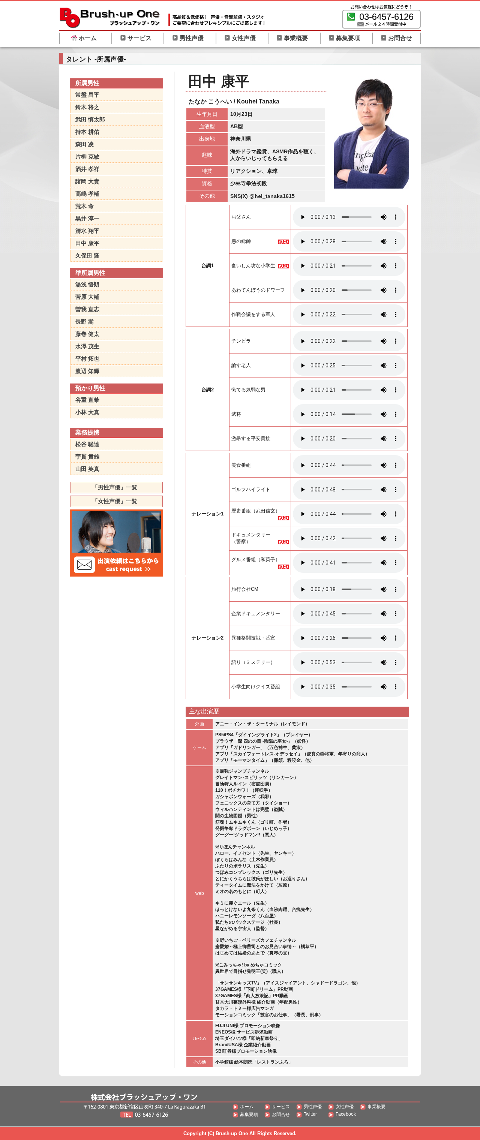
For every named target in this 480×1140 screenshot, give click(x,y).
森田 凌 (84, 144)
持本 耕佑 (87, 132)
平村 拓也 (87, 358)
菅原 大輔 (87, 297)
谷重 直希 (87, 400)
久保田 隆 (87, 255)
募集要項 (348, 38)
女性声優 (244, 38)
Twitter (310, 1114)
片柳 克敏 (87, 156)
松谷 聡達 (87, 444)
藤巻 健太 (87, 334)
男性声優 (192, 38)
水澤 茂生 (87, 346)
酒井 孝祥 (87, 169)
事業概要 (296, 38)
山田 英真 (87, 469)
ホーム (88, 38)
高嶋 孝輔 (87, 193)
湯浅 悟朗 (87, 284)
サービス (140, 38)
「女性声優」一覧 (114, 501)
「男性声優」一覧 (114, 487)
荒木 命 (84, 206)
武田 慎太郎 (90, 119)
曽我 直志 (87, 309)
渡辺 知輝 (87, 371)
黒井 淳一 (87, 218)
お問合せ (400, 38)
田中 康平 (87, 243)
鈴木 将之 (87, 107)
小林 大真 (87, 412)
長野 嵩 (84, 321)
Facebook (346, 1114)
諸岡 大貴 (87, 181)
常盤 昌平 (87, 94)
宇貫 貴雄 (87, 456)
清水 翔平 (87, 231)
